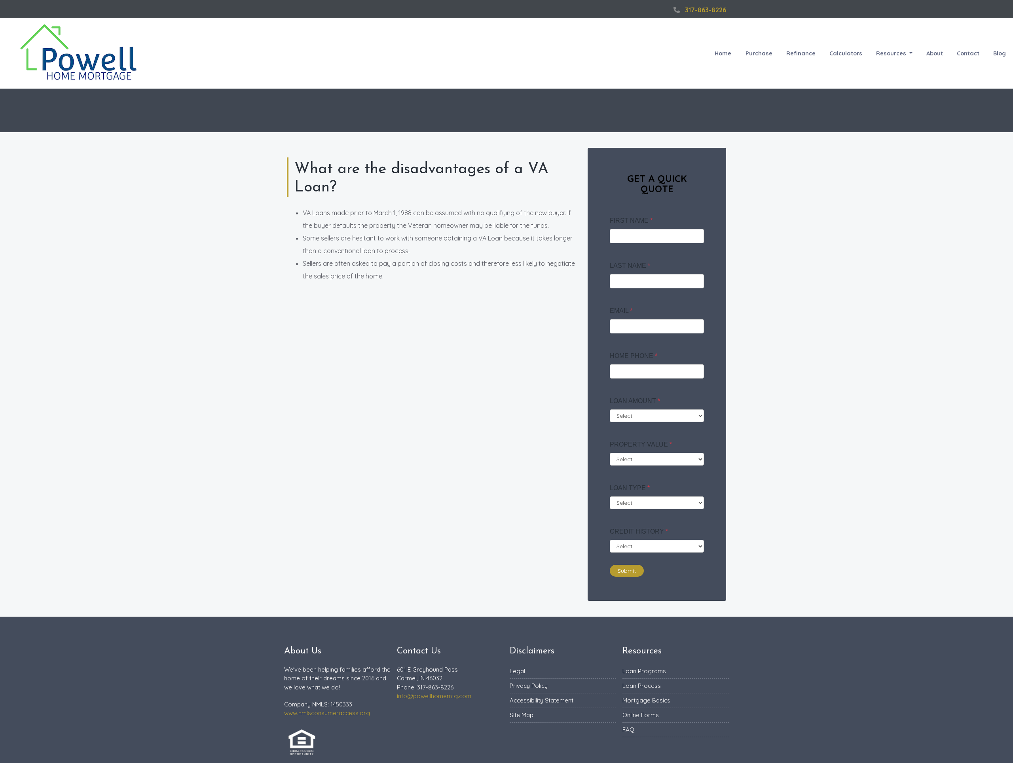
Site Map (521, 715)
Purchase (759, 53)
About (934, 53)
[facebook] (660, 10)
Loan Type (630, 488)
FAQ (628, 729)
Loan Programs (644, 671)
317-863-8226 (705, 10)
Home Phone (633, 355)
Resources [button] (892, 53)
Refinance (801, 53)
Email (621, 310)
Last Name (630, 265)
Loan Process (641, 685)
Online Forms (640, 715)
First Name (631, 220)
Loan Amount (635, 401)
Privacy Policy (529, 685)
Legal (517, 671)
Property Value (641, 444)
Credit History (639, 531)
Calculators (845, 53)
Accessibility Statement (541, 700)
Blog (999, 53)
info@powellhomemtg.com (434, 696)
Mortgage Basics (646, 700)
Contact (968, 53)
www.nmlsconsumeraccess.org (327, 713)
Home (723, 53)
